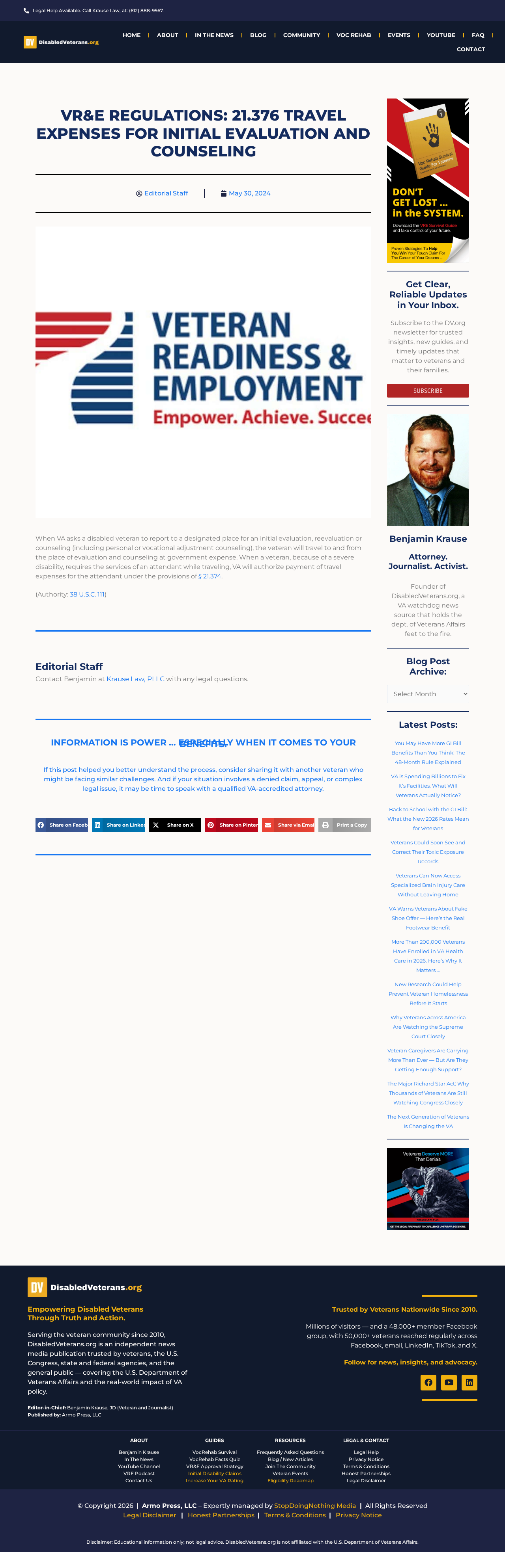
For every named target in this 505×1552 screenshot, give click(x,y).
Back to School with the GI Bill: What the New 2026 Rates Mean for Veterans (428, 818)
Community (301, 35)
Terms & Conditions (366, 1466)
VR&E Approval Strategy (214, 1466)
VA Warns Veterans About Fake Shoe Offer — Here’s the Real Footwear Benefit (428, 918)
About (167, 35)
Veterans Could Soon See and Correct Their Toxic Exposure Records (428, 851)
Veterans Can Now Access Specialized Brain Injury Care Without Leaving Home (428, 885)
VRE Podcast (139, 1473)
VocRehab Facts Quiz (214, 1459)
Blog (258, 35)
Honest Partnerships (366, 1473)
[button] (62, 825)
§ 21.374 (209, 576)
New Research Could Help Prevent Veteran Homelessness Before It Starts (428, 993)
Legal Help (366, 1452)
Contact (471, 49)
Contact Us (138, 1480)
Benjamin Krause (139, 1452)
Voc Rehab (354, 35)
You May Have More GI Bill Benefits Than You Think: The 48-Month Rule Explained (428, 752)
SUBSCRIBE (428, 390)
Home (131, 35)
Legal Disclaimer (366, 1480)
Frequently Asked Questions (290, 1452)
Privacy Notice (366, 1459)
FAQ (478, 35)
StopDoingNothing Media (315, 1505)
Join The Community (291, 1466)
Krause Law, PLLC (136, 679)
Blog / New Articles (290, 1459)
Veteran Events (290, 1473)
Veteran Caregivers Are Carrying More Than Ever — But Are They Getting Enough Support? (428, 1059)
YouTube (441, 35)
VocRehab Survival (215, 1452)
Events (399, 35)
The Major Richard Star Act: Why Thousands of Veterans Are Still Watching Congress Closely (428, 1093)
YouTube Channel (139, 1466)
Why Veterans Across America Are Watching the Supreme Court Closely (428, 1026)
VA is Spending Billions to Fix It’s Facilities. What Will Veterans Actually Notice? (428, 785)
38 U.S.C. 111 (87, 594)
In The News (214, 35)
